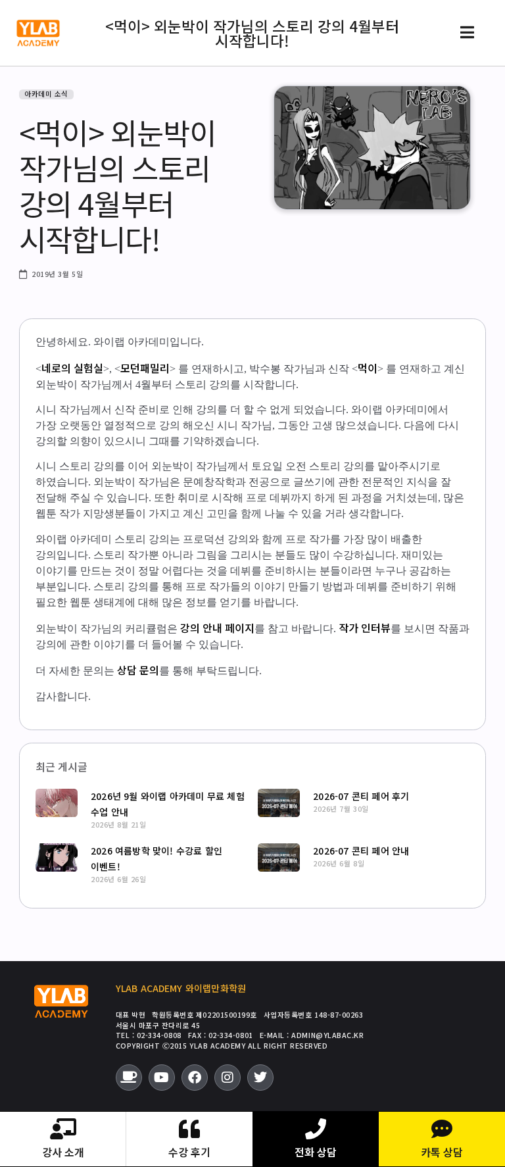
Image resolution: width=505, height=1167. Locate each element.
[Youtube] (162, 1077)
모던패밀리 (145, 368)
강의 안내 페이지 (217, 627)
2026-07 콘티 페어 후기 (361, 796)
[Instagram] (227, 1077)
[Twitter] (260, 1077)
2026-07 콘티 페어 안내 (361, 850)
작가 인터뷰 (365, 627)
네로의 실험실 (72, 368)
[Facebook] (194, 1077)
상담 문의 (138, 670)
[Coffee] (129, 1077)
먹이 (367, 368)
